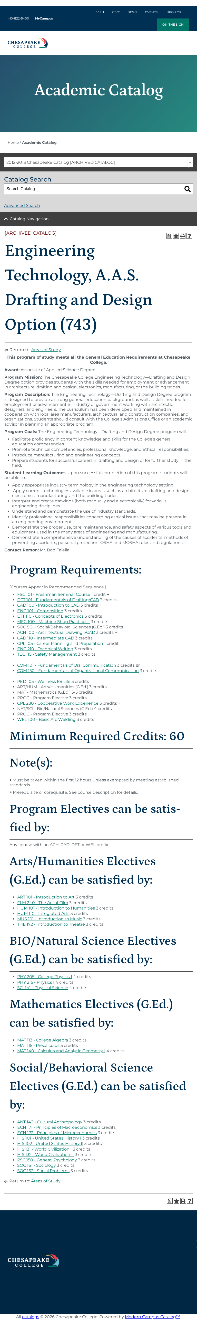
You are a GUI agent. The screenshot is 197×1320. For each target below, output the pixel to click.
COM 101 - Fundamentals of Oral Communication (66, 665)
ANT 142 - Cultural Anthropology (49, 1122)
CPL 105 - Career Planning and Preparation (60, 643)
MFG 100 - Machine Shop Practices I (53, 621)
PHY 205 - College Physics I (44, 976)
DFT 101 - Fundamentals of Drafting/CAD (58, 599)
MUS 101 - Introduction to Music (49, 918)
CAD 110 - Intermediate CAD (45, 638)
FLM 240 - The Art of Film (42, 902)
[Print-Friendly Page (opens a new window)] (182, 236)
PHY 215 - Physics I (35, 982)
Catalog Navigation (29, 218)
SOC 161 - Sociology (36, 1165)
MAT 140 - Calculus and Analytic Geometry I (61, 1050)
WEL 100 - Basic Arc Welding (46, 719)
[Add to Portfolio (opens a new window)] (176, 236)
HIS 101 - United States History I (49, 1138)
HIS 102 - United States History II (50, 1143)
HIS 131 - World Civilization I (44, 1149)
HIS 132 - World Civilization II (45, 1154)
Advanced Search (22, 205)
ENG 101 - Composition (40, 610)
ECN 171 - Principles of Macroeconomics (57, 1127)
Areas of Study (46, 349)
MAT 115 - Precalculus (38, 1045)
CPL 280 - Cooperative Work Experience (57, 703)
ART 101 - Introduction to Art (46, 897)
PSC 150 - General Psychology (47, 1160)
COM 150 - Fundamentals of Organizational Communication (78, 670)
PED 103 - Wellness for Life (44, 681)
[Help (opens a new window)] (189, 236)
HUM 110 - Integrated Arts (43, 913)
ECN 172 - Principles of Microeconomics (57, 1132)
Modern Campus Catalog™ (152, 1316)
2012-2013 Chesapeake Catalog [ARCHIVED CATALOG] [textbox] (60, 162)
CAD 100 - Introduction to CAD (48, 605)
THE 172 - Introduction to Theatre (51, 924)
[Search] (187, 189)
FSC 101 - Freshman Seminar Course (53, 594)
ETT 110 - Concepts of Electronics (50, 616)
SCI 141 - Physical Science (42, 987)
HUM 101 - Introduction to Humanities (56, 908)
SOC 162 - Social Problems (43, 1170)
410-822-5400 (18, 18)
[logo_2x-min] (28, 39)
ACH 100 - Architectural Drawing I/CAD (56, 632)
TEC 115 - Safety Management (47, 654)
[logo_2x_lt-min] (33, 1256)
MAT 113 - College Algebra (42, 1040)
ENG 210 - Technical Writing (45, 648)
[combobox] (98, 162)
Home (13, 142)
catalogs (30, 1316)
